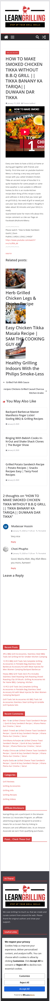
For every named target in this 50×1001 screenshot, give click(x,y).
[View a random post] (44, 37)
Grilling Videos (9, 799)
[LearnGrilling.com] (6, 37)
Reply (13, 542)
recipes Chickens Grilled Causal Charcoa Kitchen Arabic (24, 391)
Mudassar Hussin (22, 526)
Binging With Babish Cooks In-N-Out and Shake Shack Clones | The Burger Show (25, 441)
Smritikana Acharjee (12, 740)
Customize (24, 976)
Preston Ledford (29, 103)
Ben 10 (6, 720)
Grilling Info (8, 790)
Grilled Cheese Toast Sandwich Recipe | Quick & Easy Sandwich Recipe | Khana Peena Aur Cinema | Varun (25, 723)
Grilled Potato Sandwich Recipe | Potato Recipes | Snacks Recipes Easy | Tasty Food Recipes (25, 469)
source (9, 253)
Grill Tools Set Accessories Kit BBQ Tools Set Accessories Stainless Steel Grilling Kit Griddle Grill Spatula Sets (23, 702)
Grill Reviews (8, 781)
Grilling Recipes (12, 53)
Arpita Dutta (8, 760)
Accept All (24, 988)
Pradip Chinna (9, 750)
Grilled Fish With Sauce (17, 382)
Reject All (24, 982)
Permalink (42, 531)
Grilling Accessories (11, 786)
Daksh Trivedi (9, 730)
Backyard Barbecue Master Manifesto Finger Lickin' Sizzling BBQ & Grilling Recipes (24, 415)
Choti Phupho (19, 549)
